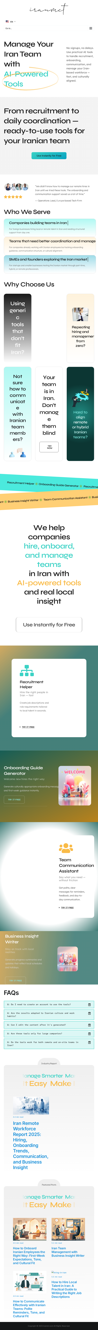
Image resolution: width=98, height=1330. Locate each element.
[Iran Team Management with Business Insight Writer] (68, 1219)
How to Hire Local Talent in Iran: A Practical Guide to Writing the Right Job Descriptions (66, 1289)
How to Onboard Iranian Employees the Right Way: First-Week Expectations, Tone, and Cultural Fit (29, 1255)
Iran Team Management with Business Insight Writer (68, 1251)
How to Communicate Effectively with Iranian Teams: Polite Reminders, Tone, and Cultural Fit (29, 1308)
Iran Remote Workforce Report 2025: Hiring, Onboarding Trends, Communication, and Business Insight (30, 1145)
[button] (49, 1004)
